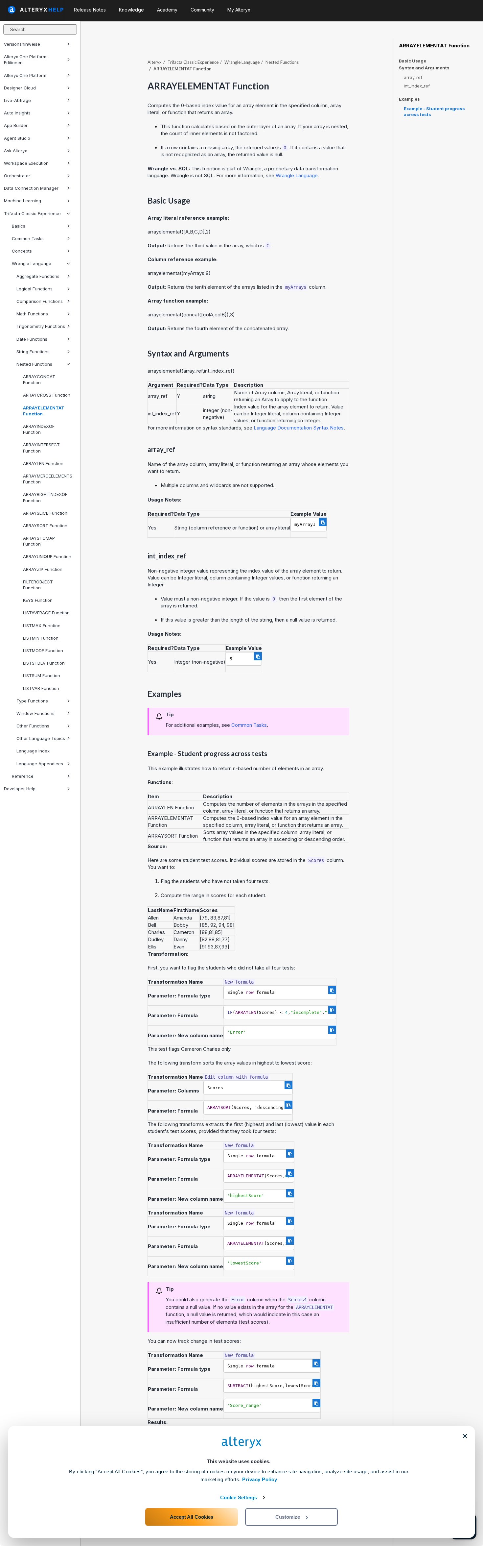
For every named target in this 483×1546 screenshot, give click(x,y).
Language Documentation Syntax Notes (299, 428)
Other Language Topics (40, 738)
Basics (18, 226)
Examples (409, 99)
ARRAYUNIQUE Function (47, 556)
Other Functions (32, 725)
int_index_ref (417, 85)
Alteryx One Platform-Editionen (26, 59)
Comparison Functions (39, 301)
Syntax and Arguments (424, 67)
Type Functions (32, 700)
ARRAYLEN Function (43, 463)
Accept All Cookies (191, 1517)
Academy (167, 9)
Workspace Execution (26, 163)
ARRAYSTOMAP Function (39, 541)
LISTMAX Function (41, 625)
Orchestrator (17, 175)
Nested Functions (34, 364)
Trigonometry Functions (40, 326)
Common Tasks (28, 238)
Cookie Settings (238, 1497)
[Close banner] (465, 1436)
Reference (23, 776)
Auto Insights (17, 112)
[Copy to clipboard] (323, 522)
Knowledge (131, 9)
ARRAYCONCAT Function (39, 379)
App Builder (16, 125)
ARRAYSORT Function (45, 525)
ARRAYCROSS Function (46, 395)
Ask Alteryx (15, 150)
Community (202, 9)
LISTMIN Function (40, 638)
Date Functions (31, 339)
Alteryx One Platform (25, 75)
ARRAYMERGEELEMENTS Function (47, 478)
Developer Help (19, 788)
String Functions (33, 351)
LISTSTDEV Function (44, 663)
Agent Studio (17, 138)
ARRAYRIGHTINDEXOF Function (45, 497)
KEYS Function (38, 600)
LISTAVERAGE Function (46, 612)
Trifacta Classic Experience (32, 213)
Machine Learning (22, 200)
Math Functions (32, 313)
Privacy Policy (259, 1479)
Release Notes (90, 9)
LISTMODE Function (43, 650)
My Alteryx (238, 9)
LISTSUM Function (41, 675)
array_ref (413, 77)
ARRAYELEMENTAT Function (43, 410)
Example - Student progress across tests (434, 111)
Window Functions (35, 713)
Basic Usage (412, 60)
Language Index (33, 750)
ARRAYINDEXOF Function (39, 429)
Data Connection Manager (31, 188)
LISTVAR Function (41, 688)
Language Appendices (39, 763)
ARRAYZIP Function (42, 569)
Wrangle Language (31, 263)
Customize (287, 1517)
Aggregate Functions (37, 276)
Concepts (22, 251)
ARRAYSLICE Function (45, 513)
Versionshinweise (22, 44)
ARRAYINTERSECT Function (41, 447)
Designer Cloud (20, 87)
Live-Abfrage (17, 100)
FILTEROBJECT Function (38, 584)
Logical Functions (34, 288)
